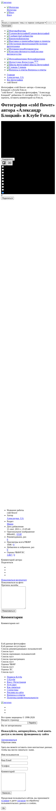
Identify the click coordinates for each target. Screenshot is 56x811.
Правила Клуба (14, 677)
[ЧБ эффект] (4, 163)
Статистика (12, 690)
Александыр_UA (15, 518)
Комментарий (8, 771)
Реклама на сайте (15, 692)
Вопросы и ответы (36, 70)
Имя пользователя (10, 754)
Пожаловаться (8, 611)
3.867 (10, 555)
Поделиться (7, 198)
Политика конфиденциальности (22, 697)
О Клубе (11, 679)
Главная (11, 74)
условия (5, 800)
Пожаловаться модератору (14, 580)
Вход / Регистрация (16, 682)
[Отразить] (10, 163)
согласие (21, 800)
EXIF (19, 534)
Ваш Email (6, 760)
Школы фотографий (39, 64)
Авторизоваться (9, 740)
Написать (6, 793)
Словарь (21, 67)
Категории (6, 26)
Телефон (5, 766)
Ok (3, 808)
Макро (10, 524)
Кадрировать (7, 159)
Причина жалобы (9, 585)
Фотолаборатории (36, 59)
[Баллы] (28, 641)
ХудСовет (12, 684)
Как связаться (13, 687)
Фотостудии (29, 62)
